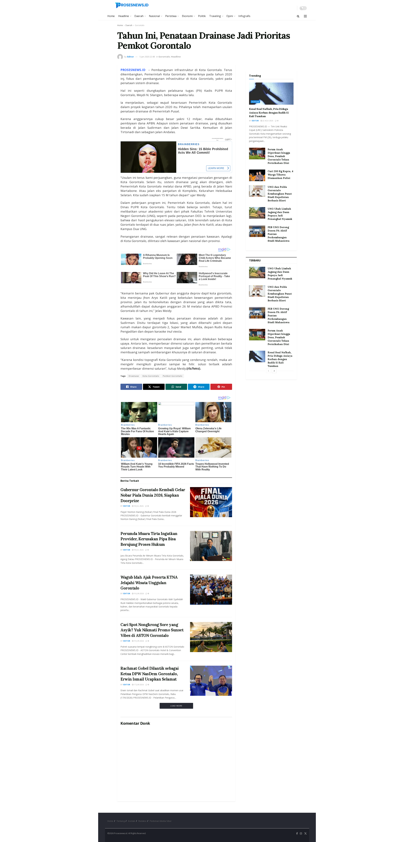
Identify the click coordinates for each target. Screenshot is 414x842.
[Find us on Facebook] (297, 833)
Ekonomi (187, 16)
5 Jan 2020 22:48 (147, 56)
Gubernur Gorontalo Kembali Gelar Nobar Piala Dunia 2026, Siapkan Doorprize (152, 495)
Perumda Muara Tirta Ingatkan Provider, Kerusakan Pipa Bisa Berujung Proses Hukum (148, 539)
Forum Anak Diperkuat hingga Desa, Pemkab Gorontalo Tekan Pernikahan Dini (279, 156)
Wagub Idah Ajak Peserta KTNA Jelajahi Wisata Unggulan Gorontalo (149, 583)
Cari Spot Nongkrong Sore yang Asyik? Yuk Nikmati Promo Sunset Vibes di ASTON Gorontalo (151, 630)
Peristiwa (170, 16)
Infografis (244, 16)
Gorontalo (139, 25)
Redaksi (142, 821)
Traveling (215, 16)
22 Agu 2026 (267, 120)
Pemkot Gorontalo (172, 376)
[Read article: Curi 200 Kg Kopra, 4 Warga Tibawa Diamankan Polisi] (257, 175)
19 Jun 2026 (138, 593)
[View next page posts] (274, 371)
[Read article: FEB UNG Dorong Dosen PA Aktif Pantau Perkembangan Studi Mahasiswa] (257, 231)
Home (111, 16)
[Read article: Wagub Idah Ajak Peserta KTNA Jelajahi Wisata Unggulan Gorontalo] (211, 590)
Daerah (138, 16)
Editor (130, 56)
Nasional (154, 16)
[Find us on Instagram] (301, 833)
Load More (176, 705)
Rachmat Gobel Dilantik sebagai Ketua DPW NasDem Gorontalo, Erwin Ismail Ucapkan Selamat (149, 674)
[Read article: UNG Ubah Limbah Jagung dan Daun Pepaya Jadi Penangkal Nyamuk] (257, 213)
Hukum (255, 101)
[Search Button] (298, 16)
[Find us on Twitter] (305, 833)
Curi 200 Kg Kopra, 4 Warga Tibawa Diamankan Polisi (280, 175)
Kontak (131, 821)
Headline (123, 16)
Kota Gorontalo (151, 376)
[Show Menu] (305, 16)
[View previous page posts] (268, 371)
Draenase (134, 376)
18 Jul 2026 (138, 506)
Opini (229, 16)
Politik (202, 16)
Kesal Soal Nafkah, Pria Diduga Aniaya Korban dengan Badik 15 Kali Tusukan (269, 112)
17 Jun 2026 (138, 684)
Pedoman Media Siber (161, 821)
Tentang (121, 821)
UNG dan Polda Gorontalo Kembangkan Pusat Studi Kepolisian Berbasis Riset (280, 193)
